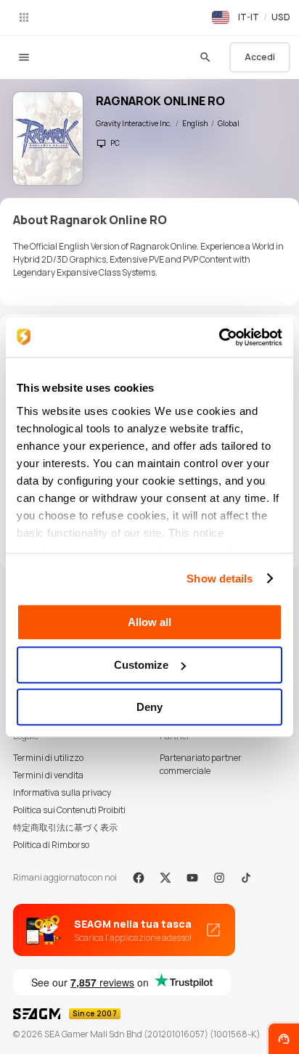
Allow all (149, 622)
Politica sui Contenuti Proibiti (69, 810)
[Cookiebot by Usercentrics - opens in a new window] (218, 337)
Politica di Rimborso (51, 845)
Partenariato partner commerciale (201, 764)
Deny (149, 707)
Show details (220, 578)
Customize (141, 665)
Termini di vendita (48, 775)
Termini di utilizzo (48, 758)
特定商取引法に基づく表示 (65, 827)
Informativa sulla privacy (62, 792)
